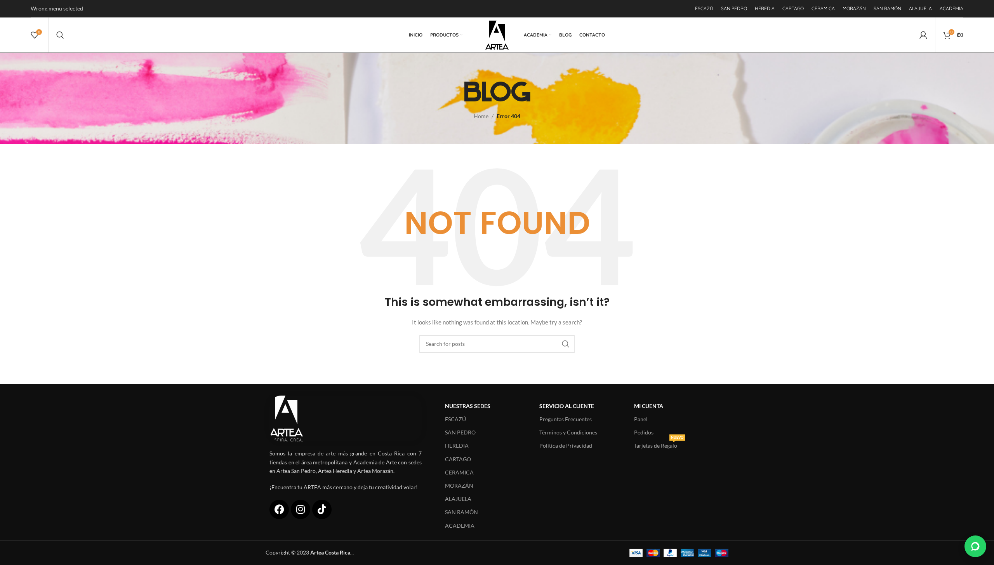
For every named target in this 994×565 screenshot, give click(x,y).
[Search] (60, 35)
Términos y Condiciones (568, 432)
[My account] (923, 35)
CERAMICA (459, 472)
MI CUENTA (648, 406)
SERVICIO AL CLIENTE (566, 406)
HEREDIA (457, 445)
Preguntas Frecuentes (565, 419)
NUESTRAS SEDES (467, 406)
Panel (641, 419)
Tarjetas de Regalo (658, 444)
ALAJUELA (458, 498)
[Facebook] (279, 509)
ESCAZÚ (455, 419)
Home (481, 116)
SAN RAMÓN (461, 512)
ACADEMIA (459, 525)
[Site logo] (497, 34)
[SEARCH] (566, 344)
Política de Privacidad (565, 445)
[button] (975, 546)
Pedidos (643, 432)
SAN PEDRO (460, 432)
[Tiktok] (322, 509)
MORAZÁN (459, 485)
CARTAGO (458, 459)
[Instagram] (300, 509)
